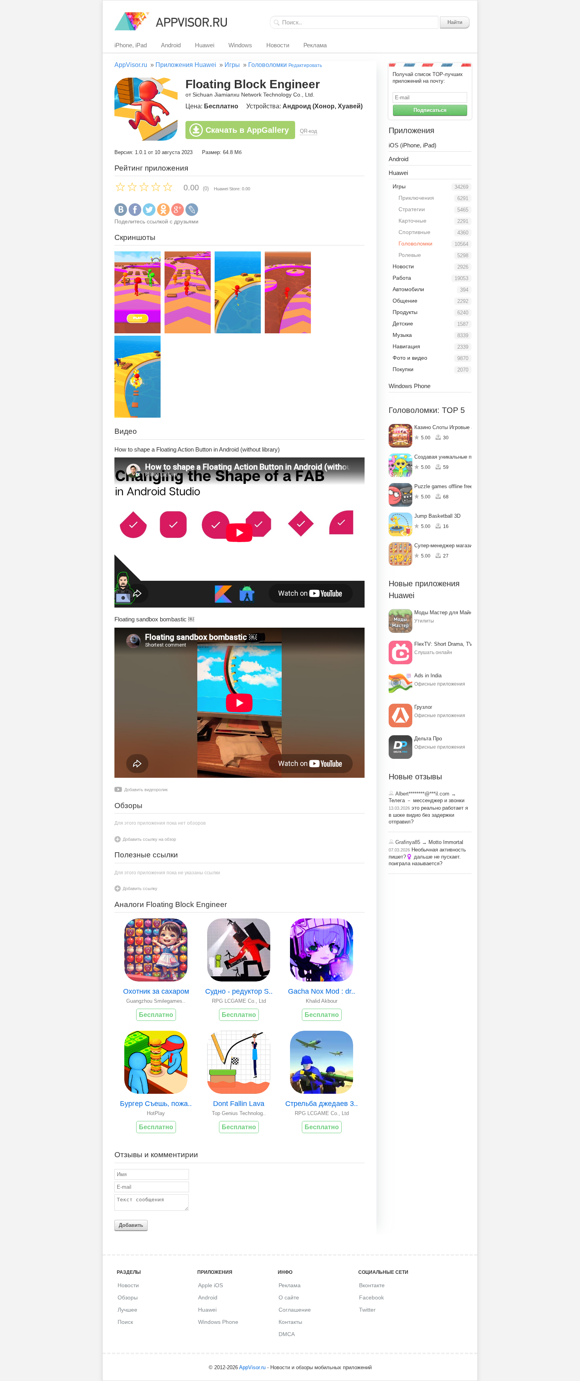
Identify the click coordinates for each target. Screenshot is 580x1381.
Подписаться (430, 110)
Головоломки (267, 64)
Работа (402, 278)
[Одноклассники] (163, 214)
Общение (405, 300)
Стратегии (412, 209)
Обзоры (128, 1297)
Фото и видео (410, 358)
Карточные (413, 220)
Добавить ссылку (140, 888)
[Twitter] (149, 214)
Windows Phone (409, 386)
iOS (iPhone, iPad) (412, 145)
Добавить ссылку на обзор (149, 839)
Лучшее (127, 1310)
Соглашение (295, 1310)
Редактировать (305, 65)
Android (171, 45)
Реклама (315, 45)
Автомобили (408, 289)
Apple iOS (210, 1285)
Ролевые (410, 255)
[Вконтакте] (120, 214)
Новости (277, 45)
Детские (403, 323)
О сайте (289, 1297)
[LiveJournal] (191, 214)
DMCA (287, 1334)
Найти (454, 22)
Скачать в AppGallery (247, 130)
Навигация (406, 346)
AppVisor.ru (130, 64)
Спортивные (414, 232)
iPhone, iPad (130, 45)
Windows (240, 45)
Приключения (416, 198)
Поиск (125, 1322)
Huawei (204, 45)
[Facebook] (135, 214)
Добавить (131, 1225)
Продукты (405, 312)
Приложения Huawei (185, 64)
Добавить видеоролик (146, 789)
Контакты (290, 1322)
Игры (232, 64)
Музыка (402, 335)
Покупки (403, 369)
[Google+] (177, 214)
